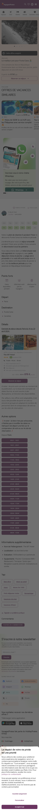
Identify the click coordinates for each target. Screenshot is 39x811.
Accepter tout (19, 807)
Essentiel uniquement (19, 794)
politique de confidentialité (11, 774)
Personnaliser (19, 800)
